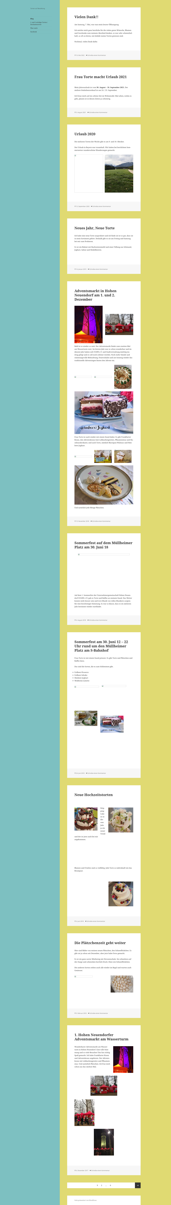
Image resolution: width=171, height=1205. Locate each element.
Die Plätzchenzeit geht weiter (100, 942)
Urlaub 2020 (84, 134)
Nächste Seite (138, 1185)
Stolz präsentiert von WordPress (85, 1200)
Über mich (33, 28)
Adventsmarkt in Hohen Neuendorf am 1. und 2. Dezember (95, 295)
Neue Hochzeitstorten (93, 794)
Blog (32, 19)
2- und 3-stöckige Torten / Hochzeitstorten (39, 23)
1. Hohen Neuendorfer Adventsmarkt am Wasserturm (101, 1036)
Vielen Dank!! (86, 16)
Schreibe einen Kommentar (96, 55)
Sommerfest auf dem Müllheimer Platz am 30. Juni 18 (103, 544)
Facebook (33, 32)
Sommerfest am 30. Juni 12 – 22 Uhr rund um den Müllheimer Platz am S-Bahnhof (101, 646)
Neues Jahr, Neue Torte (94, 228)
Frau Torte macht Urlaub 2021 (100, 76)
